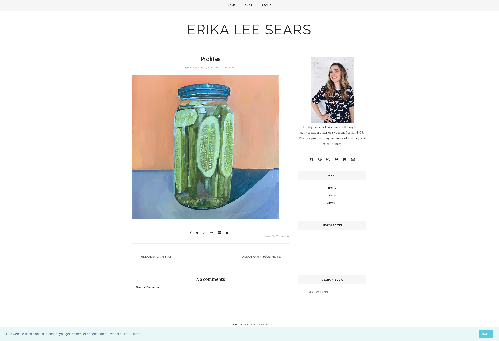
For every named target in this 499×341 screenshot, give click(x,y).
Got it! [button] (486, 334)
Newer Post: (155, 256)
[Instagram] (328, 159)
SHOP (248, 5)
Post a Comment (147, 287)
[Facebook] (311, 159)
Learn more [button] (132, 334)
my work (285, 236)
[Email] (353, 159)
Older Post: (261, 256)
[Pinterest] (320, 159)
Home (231, 5)
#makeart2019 (270, 236)
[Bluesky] (336, 159)
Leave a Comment (224, 67)
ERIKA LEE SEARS (249, 30)
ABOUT (266, 5)
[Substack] (345, 159)
